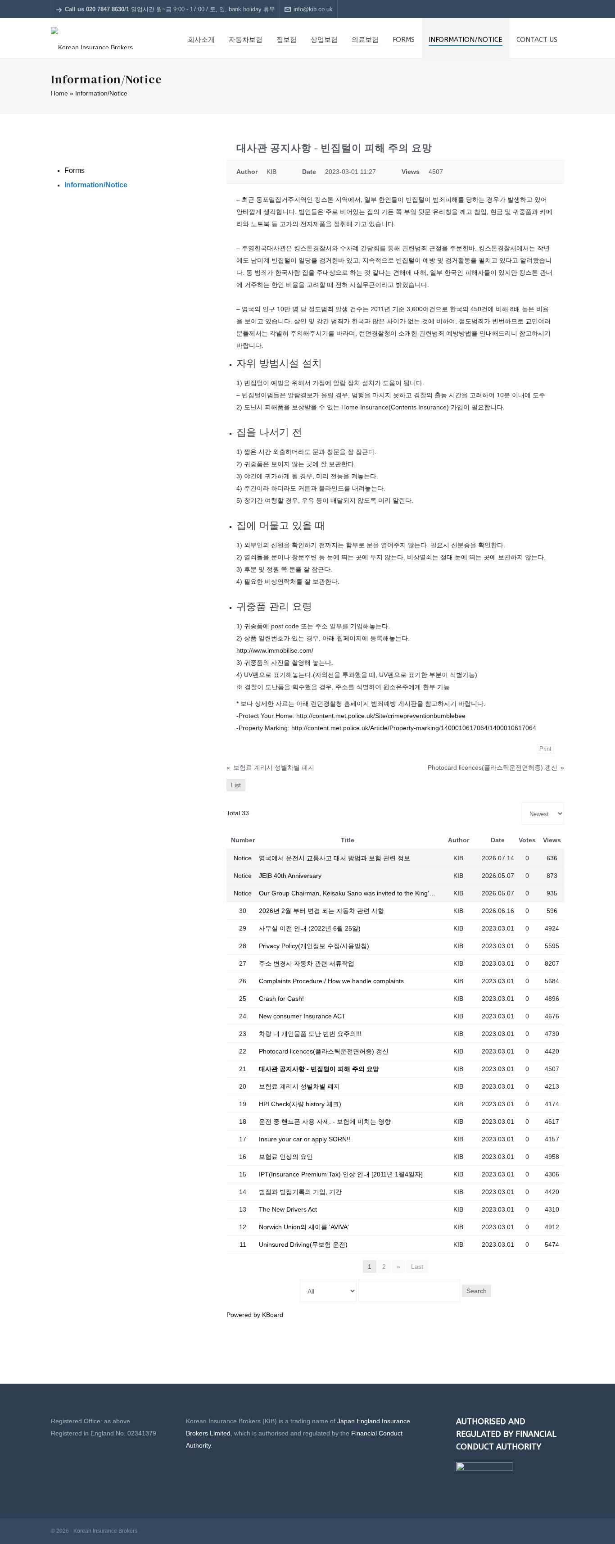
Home (59, 93)
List (236, 785)
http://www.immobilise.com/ (274, 650)
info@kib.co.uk (313, 9)
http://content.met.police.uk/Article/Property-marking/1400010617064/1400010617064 (413, 727)
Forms (74, 170)
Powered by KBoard (254, 1314)
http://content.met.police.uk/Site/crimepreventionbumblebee (381, 715)
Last (417, 1266)
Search (476, 1290)
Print (545, 748)
